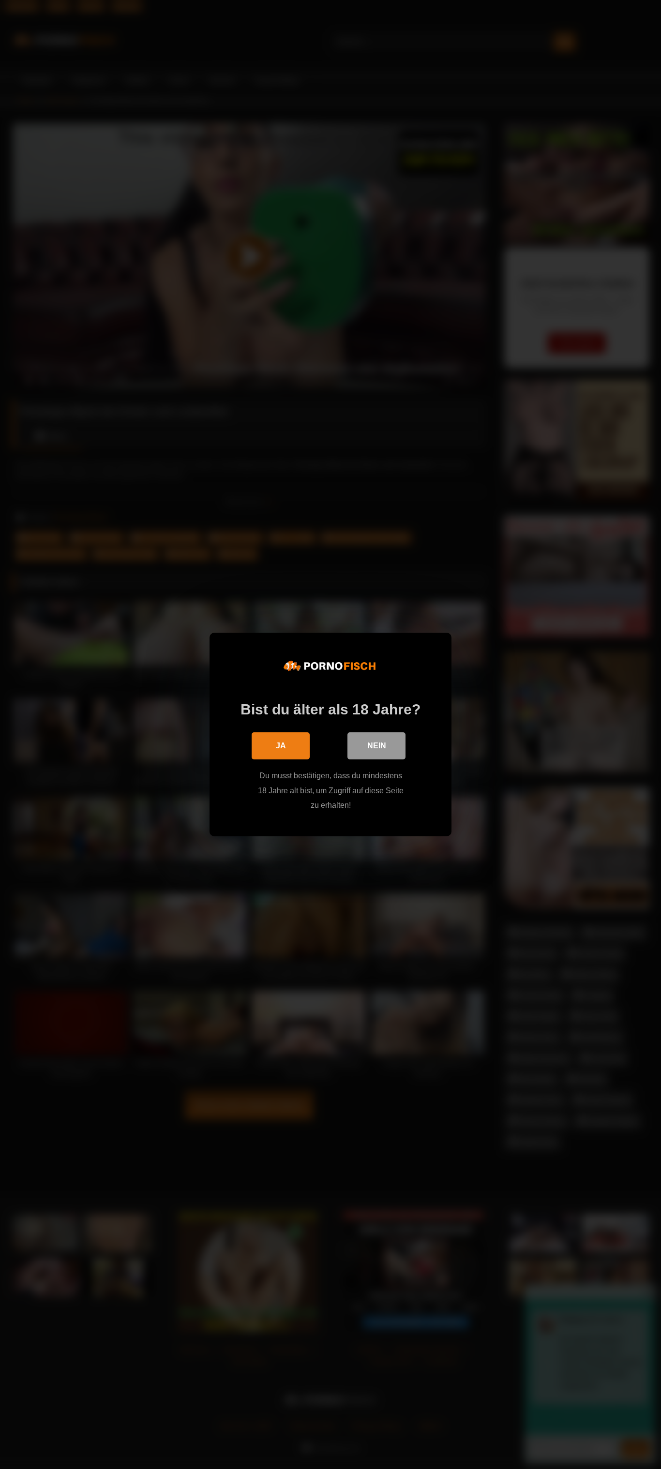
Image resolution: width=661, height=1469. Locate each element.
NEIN (376, 746)
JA (281, 746)
